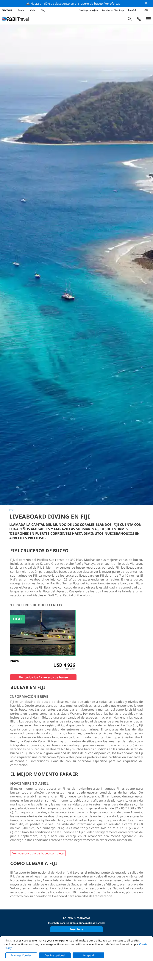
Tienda (21, 10)
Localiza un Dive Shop (113, 10)
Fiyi (12, 510)
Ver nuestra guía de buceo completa (38, 853)
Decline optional (55, 955)
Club (32, 10)
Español (132, 10)
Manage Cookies (21, 955)
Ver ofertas (112, 3)
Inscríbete (76, 929)
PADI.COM (7, 10)
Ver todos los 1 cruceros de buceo (43, 677)
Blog (43, 10)
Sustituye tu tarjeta (88, 10)
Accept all (88, 955)
